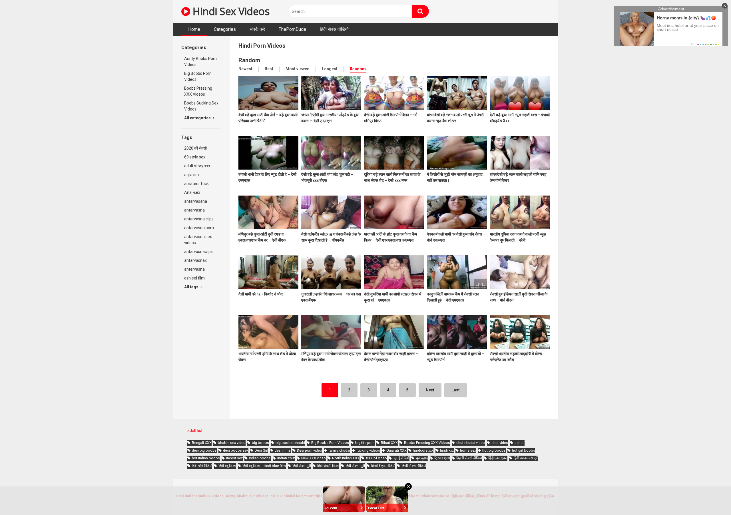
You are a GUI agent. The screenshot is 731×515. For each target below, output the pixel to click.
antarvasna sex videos (198, 239)
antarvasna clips (199, 219)
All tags (191, 287)
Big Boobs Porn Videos (198, 76)
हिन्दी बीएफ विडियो (383, 466)
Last (455, 390)
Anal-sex (192, 192)
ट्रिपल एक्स (442, 458)
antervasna (194, 269)
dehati (520, 442)
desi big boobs (204, 450)
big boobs (260, 442)
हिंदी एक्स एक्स (497, 458)
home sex (468, 450)
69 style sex (194, 157)
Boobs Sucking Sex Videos (201, 106)
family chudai (339, 450)
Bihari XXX (389, 442)
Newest (245, 69)
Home (194, 29)
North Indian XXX (346, 458)
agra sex (192, 174)
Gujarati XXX (396, 450)
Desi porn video (309, 450)
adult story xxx (197, 166)
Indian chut (286, 458)
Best (269, 69)
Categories (225, 29)
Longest (330, 69)
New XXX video (313, 458)
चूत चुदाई (422, 458)
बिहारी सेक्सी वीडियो (469, 458)
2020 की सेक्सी (195, 148)
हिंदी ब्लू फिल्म (227, 466)
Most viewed (298, 69)
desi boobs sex (235, 450)
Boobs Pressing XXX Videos (198, 91)
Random (358, 69)
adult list (194, 430)
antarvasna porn (199, 228)
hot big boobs (494, 450)
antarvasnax (195, 260)
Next (430, 390)
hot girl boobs (523, 450)
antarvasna (194, 210)
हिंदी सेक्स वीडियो (334, 29)
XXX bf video (376, 458)
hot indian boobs (206, 458)
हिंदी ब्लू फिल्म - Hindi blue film (264, 466)
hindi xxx (447, 450)
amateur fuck (196, 183)
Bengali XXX (202, 442)
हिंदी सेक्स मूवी (301, 466)
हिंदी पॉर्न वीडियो (202, 466)
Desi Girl (261, 450)
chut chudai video (470, 442)
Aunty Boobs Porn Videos (200, 61)
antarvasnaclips (198, 251)
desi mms (283, 450)
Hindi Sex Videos (230, 11)
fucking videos (368, 450)
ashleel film (194, 278)
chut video (499, 442)
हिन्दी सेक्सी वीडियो (413, 466)
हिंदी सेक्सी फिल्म (328, 466)
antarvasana (195, 201)
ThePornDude (292, 29)
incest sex (234, 458)
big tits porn (365, 442)
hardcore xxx (423, 450)
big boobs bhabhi (290, 442)
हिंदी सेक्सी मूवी (355, 466)
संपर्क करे (257, 29)
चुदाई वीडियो (401, 458)
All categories (198, 118)
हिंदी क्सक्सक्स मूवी (526, 458)
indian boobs (260, 458)
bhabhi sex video (232, 442)
